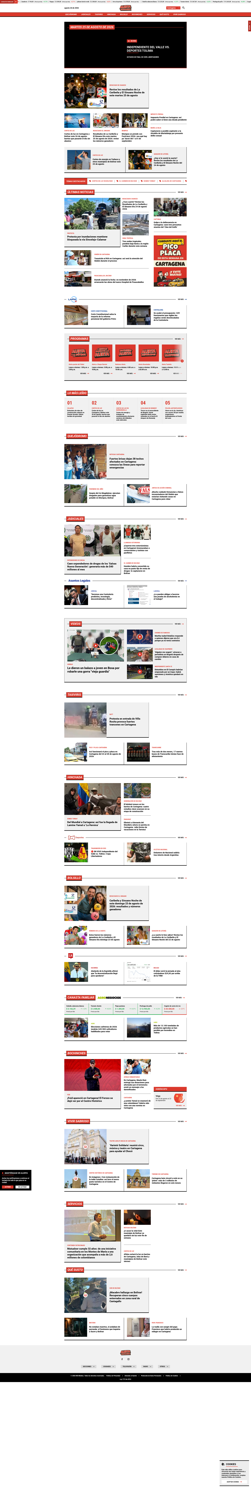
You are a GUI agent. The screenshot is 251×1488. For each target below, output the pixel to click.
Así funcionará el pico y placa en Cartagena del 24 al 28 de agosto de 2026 (105, 753)
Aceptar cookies (233, 1482)
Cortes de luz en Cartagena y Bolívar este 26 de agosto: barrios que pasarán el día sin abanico (77, 137)
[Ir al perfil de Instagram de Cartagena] (128, 1359)
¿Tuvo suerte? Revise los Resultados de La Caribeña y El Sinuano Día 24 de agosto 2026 (134, 205)
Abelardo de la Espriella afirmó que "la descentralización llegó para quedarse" (104, 973)
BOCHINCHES (137, 14)
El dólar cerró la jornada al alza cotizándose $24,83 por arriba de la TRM (167, 973)
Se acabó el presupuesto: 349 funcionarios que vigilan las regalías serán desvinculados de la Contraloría (167, 316)
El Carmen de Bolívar (128, 181)
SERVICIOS (151, 14)
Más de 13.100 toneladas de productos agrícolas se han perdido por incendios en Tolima (166, 1029)
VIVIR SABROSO (179, 14)
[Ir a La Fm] (72, 299)
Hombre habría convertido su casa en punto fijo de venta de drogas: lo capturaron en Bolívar (137, 569)
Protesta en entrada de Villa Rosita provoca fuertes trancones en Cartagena (125, 721)
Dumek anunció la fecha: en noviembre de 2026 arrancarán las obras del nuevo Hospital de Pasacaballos (119, 281)
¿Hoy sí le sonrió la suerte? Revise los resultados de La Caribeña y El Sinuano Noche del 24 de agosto (168, 161)
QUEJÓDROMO (71, 14)
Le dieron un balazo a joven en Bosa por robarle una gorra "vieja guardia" (93, 669)
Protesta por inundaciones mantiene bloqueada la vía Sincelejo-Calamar (87, 238)
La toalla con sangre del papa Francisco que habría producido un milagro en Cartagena (167, 1329)
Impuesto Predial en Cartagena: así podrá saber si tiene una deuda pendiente (169, 118)
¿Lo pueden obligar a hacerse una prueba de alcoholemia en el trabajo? (167, 596)
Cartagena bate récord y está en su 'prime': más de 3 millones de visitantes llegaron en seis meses (167, 1180)
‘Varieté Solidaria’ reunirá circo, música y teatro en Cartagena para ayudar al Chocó (127, 1148)
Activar (8, 1187)
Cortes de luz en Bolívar (102, 181)
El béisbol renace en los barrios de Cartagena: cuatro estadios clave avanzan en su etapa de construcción (136, 808)
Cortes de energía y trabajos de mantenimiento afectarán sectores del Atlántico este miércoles (125, 416)
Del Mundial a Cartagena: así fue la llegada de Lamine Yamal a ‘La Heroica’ (92, 824)
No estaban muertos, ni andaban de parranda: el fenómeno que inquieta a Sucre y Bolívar (104, 1329)
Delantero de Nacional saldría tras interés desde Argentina (166, 853)
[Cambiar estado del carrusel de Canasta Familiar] (16, 2)
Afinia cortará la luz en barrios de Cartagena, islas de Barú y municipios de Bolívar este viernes (137, 1257)
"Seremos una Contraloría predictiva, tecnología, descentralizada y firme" (102, 596)
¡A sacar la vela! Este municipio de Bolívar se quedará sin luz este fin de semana (135, 1234)
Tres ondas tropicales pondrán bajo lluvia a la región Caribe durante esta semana (135, 243)
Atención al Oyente (131, 1376)
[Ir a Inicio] (125, 8)
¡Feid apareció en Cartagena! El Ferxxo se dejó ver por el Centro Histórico (90, 1099)
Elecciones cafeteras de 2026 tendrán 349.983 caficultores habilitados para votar (104, 1029)
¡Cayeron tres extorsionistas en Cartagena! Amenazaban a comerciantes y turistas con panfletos (137, 549)
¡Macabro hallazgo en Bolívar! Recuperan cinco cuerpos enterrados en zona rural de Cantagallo (126, 1297)
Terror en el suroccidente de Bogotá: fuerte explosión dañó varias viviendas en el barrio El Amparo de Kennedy (149, 414)
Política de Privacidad (113, 1376)
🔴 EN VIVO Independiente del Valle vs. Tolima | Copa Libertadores (104, 853)
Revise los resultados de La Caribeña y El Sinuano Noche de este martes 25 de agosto (127, 92)
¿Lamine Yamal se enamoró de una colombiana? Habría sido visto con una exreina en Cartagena (137, 1104)
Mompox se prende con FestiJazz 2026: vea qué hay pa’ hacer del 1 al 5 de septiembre (134, 137)
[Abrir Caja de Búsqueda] (183, 7)
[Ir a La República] (70, 956)
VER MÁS (83, 373)
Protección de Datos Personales (151, 1376)
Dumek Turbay (149, 181)
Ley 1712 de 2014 (125, 1379)
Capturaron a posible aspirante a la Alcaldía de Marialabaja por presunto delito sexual (167, 133)
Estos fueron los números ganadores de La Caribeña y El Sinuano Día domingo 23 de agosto (104, 937)
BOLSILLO (124, 14)
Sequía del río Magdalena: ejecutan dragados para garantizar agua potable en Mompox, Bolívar (104, 495)
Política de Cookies (234, 1477)
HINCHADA (111, 14)
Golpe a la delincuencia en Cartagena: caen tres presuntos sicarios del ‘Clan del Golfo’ (167, 224)
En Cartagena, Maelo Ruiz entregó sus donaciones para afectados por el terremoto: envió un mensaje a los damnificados (136, 1085)
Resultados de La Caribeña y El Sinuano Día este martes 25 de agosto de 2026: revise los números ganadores (106, 137)
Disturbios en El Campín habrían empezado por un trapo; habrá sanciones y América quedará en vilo (169, 673)
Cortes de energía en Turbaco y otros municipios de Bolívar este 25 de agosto (107, 161)
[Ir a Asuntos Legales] (79, 580)
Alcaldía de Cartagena (171, 181)
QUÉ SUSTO (164, 14)
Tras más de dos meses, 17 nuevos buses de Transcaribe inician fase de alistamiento (168, 753)
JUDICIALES (85, 14)
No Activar (22, 1187)
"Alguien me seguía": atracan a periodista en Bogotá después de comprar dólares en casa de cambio (169, 655)
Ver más (181, 192)
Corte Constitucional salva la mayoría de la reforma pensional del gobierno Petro (103, 316)
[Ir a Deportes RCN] (76, 838)
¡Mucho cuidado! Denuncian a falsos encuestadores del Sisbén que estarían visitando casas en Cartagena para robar (167, 495)
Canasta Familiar (7, 2)
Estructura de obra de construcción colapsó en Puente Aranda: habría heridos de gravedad (75, 413)
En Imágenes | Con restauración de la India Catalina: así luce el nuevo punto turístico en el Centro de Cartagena (104, 1180)
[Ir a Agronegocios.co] (109, 997)
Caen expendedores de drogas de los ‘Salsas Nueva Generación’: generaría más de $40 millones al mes (91, 566)
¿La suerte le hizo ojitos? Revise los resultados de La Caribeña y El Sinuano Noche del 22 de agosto (167, 937)
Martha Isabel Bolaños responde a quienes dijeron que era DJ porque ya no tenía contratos (169, 638)
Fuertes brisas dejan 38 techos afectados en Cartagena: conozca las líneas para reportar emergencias (127, 463)
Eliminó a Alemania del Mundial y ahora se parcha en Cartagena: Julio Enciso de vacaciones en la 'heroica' (137, 826)
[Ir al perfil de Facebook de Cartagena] (122, 1359)
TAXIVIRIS (99, 14)
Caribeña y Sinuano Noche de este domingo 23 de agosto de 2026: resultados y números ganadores (126, 905)
